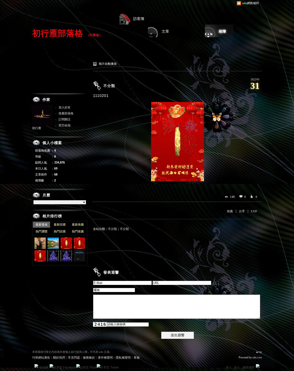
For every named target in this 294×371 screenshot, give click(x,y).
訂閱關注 (65, 119)
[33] (53, 255)
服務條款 (89, 357)
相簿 (222, 31)
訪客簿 (138, 19)
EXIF (254, 211)
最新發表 (42, 224)
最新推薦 (78, 224)
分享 (242, 211)
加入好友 (65, 107)
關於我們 (59, 357)
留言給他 (65, 125)
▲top (259, 352)
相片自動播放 (108, 63)
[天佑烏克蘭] (53, 243)
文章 (165, 31)
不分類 (109, 86)
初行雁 (36, 128)
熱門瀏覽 (42, 231)
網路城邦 (248, 367)
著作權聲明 (105, 357)
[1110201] (66, 243)
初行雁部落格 (57, 33)
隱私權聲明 (123, 357)
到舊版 (94, 35)
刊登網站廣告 (41, 357)
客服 (137, 357)
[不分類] (79, 255)
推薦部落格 (66, 113)
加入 (237, 367)
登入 (229, 367)
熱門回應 (60, 231)
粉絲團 (43, 367)
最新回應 (60, 224)
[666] (40, 243)
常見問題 (74, 357)
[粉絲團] (36, 366)
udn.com (257, 357)
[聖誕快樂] (66, 255)
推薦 (230, 211)
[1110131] (40, 255)
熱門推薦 (78, 231)
